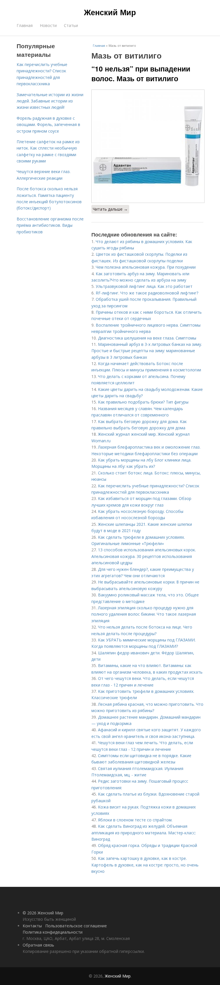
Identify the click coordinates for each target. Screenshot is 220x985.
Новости (48, 25)
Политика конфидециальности (52, 932)
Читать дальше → (110, 209)
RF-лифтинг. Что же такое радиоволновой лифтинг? (147, 293)
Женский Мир (110, 12)
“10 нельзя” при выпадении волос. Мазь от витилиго (140, 73)
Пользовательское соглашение (76, 925)
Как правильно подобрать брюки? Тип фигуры (143, 402)
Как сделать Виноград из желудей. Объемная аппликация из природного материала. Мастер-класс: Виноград (143, 832)
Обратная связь (38, 945)
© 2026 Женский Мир (43, 913)
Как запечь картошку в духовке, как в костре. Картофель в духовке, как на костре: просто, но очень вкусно (145, 865)
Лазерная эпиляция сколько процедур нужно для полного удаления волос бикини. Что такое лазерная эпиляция (143, 614)
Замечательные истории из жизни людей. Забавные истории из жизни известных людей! (50, 101)
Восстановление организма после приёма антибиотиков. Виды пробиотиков (50, 225)
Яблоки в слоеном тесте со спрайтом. (135, 820)
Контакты (32, 925)
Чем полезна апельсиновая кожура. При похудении (146, 267)
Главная (25, 25)
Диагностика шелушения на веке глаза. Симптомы (147, 338)
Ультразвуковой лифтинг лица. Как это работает (144, 286)
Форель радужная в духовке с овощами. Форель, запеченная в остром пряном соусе (48, 124)
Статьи (71, 25)
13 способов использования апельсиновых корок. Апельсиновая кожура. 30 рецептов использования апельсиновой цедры (143, 556)
